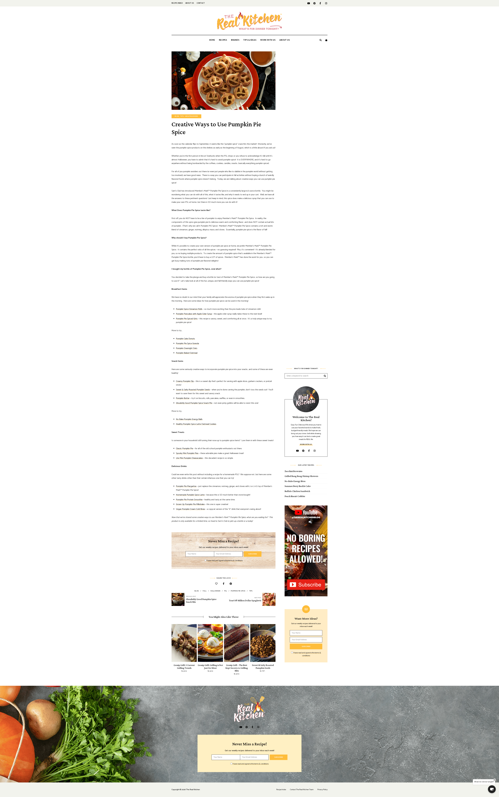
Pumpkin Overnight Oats (186, 348)
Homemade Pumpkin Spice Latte (190, 495)
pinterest (314, 3)
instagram (326, 3)
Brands (235, 40)
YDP (263, 671)
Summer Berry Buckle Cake (298, 486)
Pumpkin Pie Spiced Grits (187, 318)
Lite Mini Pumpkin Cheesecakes (189, 458)
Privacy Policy (322, 789)
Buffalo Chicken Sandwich (297, 491)
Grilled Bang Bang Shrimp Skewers (301, 476)
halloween (215, 591)
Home (212, 40)
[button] (492, 789)
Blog (177, 116)
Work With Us (267, 40)
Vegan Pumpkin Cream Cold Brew (190, 509)
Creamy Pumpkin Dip (185, 381)
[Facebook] (223, 584)
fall (205, 591)
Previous (171, 643)
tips (251, 591)
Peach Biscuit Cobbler (295, 496)
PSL (225, 591)
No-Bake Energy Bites (295, 481)
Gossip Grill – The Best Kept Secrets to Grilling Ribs (236, 668)
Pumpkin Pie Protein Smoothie (189, 499)
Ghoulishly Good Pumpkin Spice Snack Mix (194, 403)
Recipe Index (177, 3)
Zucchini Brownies (293, 471)
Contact (201, 3)
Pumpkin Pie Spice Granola (187, 343)
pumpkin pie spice (238, 591)
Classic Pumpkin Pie (184, 448)
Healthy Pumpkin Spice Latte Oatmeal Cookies (196, 424)
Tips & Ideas (249, 40)
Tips (182, 116)
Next (275, 643)
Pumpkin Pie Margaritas (186, 486)
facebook (320, 3)
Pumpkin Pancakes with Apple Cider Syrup (194, 314)
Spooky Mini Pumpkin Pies (187, 453)
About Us (189, 3)
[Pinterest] (231, 584)
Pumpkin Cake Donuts (185, 338)
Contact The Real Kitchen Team (302, 789)
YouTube (308, 3)
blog (197, 591)
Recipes (223, 40)
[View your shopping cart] (326, 40)
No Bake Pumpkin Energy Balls (189, 419)
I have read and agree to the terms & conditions (225, 560)
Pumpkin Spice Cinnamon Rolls (189, 309)
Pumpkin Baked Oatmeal (186, 353)
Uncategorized (191, 116)
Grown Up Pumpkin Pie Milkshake (190, 504)
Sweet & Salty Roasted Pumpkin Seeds (193, 389)
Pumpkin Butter (182, 398)
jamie (185, 671)
